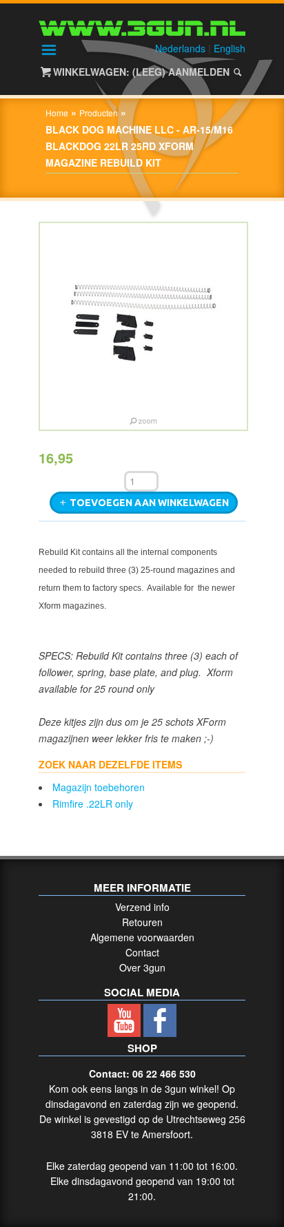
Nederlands (180, 48)
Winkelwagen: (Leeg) (109, 71)
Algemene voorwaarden (142, 937)
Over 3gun (142, 967)
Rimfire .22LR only (92, 803)
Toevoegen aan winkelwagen (149, 502)
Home (56, 112)
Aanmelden (199, 71)
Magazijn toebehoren (98, 787)
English (229, 48)
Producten (98, 112)
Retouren (142, 922)
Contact (142, 952)
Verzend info (142, 907)
